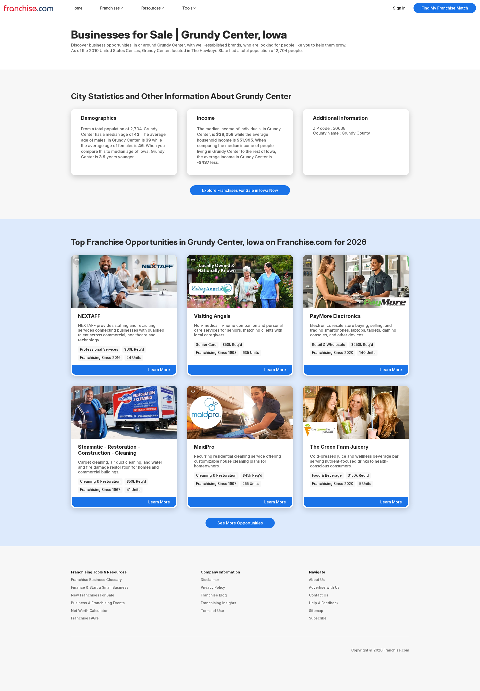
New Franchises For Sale (92, 595)
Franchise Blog (214, 595)
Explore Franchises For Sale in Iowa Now (240, 190)
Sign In (399, 8)
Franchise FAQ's (85, 618)
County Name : (327, 133)
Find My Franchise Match (445, 8)
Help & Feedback (323, 603)
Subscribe (317, 618)
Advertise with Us (324, 587)
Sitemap (316, 610)
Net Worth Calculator (89, 610)
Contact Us (318, 595)
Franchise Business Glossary (96, 579)
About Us (317, 579)
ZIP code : (323, 128)
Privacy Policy (213, 587)
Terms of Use (212, 610)
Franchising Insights (218, 603)
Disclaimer (210, 579)
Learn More (159, 369)
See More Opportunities (240, 522)
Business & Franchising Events (98, 603)
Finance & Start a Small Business (99, 587)
